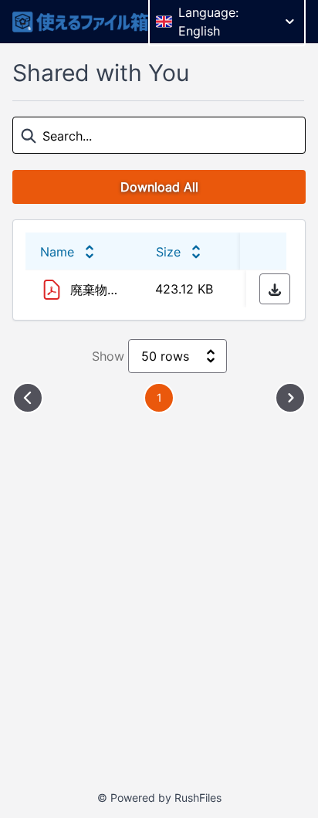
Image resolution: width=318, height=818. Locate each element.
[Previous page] (27, 397)
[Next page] (290, 397)
